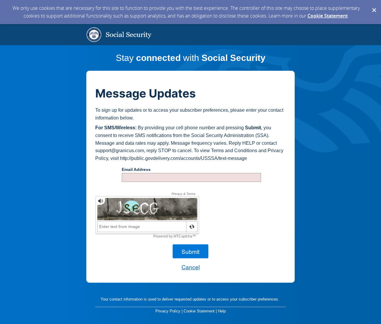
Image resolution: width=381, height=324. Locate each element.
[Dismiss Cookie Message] (373, 5)
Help (222, 311)
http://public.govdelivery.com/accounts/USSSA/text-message (183, 158)
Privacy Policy (167, 311)
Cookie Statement (327, 15)
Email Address (136, 169)
